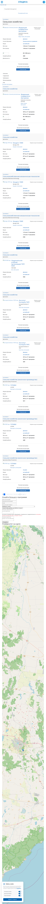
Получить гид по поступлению (37, 28)
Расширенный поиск (23, 13)
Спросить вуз (3, 4)
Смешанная (26, 227)
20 (23, 494)
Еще (4, 82)
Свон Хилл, (21, 307)
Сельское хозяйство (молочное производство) (20, 380)
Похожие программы (23, 64)
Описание (5, 73)
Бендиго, (15, 146)
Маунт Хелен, (24, 103)
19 (21, 494)
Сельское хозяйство (10, 89)
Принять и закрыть (12, 899)
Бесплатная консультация (23, 66)
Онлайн (25, 470)
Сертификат (6, 19)
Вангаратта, (13, 389)
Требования (6, 78)
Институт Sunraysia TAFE (24, 301)
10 (18, 494)
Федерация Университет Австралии (23, 29)
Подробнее (18, 888)
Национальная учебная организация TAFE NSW (18, 263)
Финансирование (7, 80)
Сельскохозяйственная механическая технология (21, 176)
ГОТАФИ (13, 385)
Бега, (12, 269)
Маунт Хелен (21, 36)
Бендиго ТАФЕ (18, 143)
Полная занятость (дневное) (30, 41)
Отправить (5, 522)
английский (26, 43)
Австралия (27, 36)
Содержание (6, 75)
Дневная (25, 39)
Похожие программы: (7, 84)
